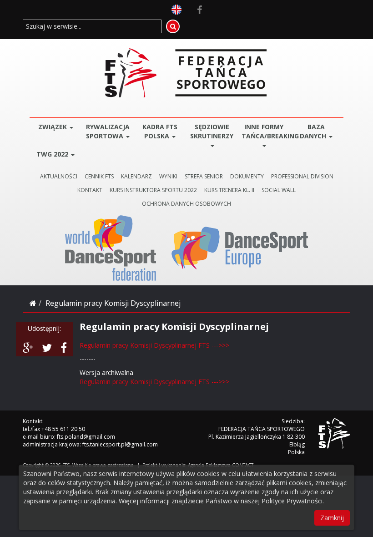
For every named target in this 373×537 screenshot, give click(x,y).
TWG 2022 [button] (53, 154)
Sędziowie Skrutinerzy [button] (211, 131)
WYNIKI (168, 176)
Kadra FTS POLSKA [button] (159, 131)
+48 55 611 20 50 (63, 429)
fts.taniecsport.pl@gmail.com (120, 444)
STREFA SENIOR (204, 176)
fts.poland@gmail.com (86, 437)
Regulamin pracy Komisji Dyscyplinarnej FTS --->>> (154, 345)
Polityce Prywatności (292, 500)
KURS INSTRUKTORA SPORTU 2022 (153, 190)
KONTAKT (89, 190)
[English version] (176, 9)
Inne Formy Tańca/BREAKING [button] (266, 131)
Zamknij (332, 517)
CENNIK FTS (99, 176)
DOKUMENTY (247, 176)
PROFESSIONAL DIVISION (302, 176)
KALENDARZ (136, 176)
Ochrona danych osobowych (186, 204)
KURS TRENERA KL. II (229, 190)
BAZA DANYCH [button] (314, 131)
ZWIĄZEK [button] (53, 126)
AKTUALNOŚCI (58, 176)
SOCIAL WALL (279, 190)
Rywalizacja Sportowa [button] (108, 131)
